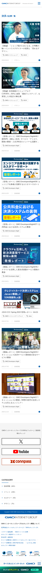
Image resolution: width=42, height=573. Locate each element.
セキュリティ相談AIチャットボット (11, 534)
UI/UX (25, 55)
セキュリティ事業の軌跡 (8, 545)
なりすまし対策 (31, 543)
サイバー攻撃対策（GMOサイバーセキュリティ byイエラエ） (19, 540)
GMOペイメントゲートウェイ (14, 316)
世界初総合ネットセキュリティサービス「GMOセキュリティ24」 (20, 527)
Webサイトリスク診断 (21, 532)
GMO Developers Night (12, 145)
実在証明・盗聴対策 (7, 537)
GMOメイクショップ (11, 55)
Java (30, 316)
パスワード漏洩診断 (7, 532)
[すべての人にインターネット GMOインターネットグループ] (18, 564)
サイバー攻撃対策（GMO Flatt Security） (12, 543)
